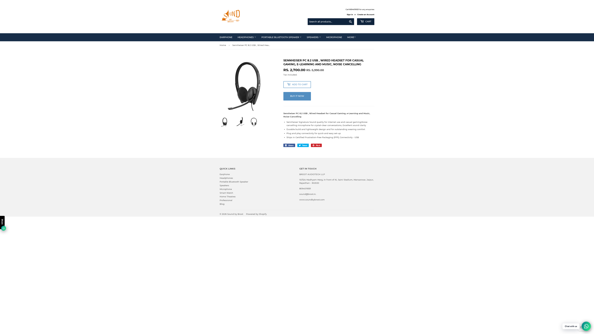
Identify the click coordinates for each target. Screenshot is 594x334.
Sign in (350, 14)
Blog (222, 204)
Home (223, 45)
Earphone (226, 37)
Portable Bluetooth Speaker (280, 37)
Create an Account (365, 14)
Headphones (246, 37)
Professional (226, 200)
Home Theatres (228, 196)
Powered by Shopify (256, 214)
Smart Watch (226, 193)
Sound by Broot (235, 214)
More (350, 37)
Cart (368, 21)
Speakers (313, 37)
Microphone (334, 37)
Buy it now (297, 96)
